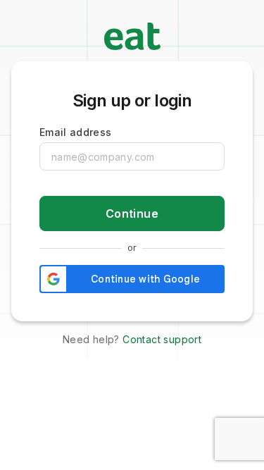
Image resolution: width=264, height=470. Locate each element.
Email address (75, 132)
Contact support (161, 339)
